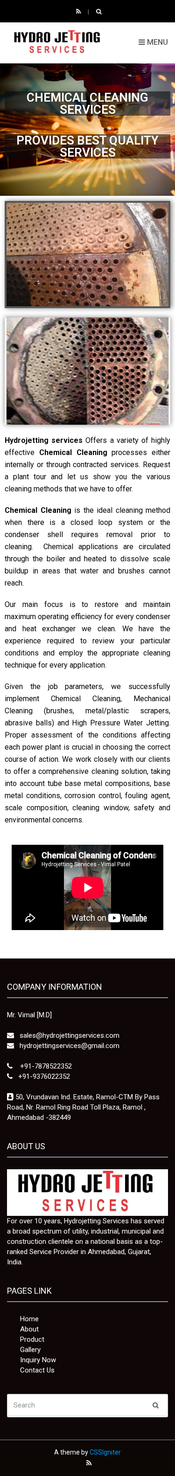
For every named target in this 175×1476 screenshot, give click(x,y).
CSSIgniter (105, 1452)
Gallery (30, 1349)
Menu (156, 42)
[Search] (155, 1405)
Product (32, 1339)
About (29, 1329)
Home (29, 1319)
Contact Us (37, 1370)
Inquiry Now (38, 1360)
